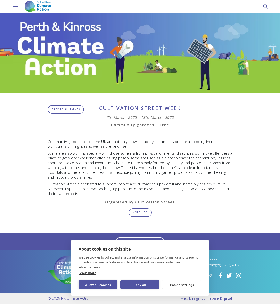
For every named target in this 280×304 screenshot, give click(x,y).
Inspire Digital (219, 298)
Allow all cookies (98, 285)
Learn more (87, 273)
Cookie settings (182, 285)
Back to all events (66, 109)
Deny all (139, 285)
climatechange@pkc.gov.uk (217, 264)
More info (140, 212)
